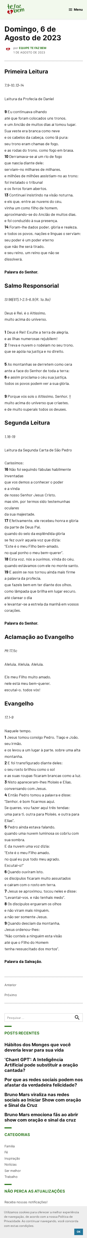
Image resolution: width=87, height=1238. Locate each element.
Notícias (10, 1164)
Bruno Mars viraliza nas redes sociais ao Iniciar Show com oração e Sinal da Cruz (42, 1100)
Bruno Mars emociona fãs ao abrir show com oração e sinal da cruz (41, 1117)
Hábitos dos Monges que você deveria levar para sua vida (37, 1047)
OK (79, 1231)
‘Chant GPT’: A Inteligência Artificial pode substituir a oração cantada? (41, 1065)
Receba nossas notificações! (26, 1202)
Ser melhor (12, 1171)
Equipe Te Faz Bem (32, 48)
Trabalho (11, 1177)
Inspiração (12, 1158)
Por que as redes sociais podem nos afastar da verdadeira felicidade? (43, 1082)
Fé (6, 1152)
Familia (9, 1146)
